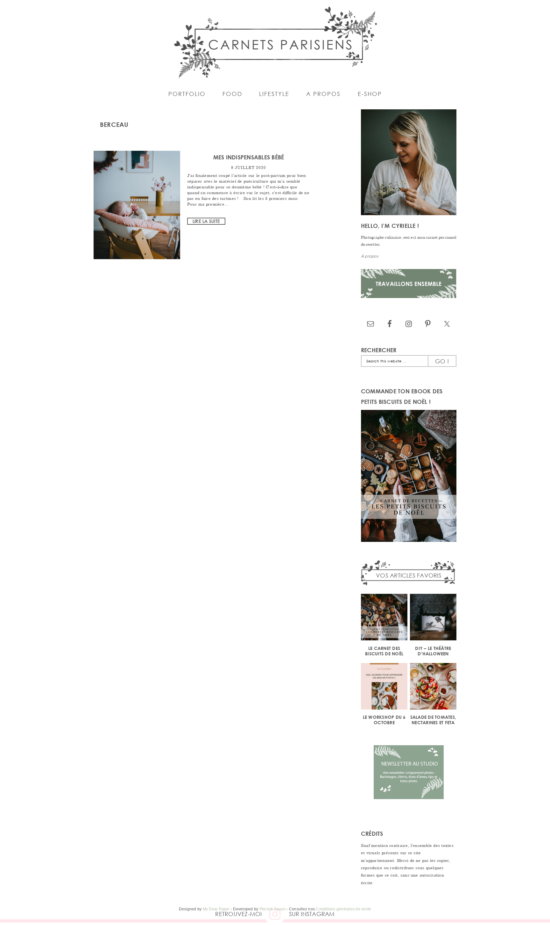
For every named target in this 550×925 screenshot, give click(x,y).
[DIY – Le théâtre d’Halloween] (433, 618)
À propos (369, 256)
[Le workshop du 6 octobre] (384, 687)
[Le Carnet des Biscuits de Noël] (384, 618)
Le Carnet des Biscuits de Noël (384, 650)
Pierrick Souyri (272, 909)
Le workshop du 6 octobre (384, 719)
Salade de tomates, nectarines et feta (433, 719)
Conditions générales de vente (343, 909)
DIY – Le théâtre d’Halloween (433, 650)
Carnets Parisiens (275, 41)
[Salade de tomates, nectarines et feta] (433, 687)
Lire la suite (206, 221)
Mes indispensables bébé (248, 157)
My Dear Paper (216, 909)
